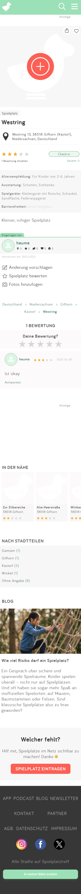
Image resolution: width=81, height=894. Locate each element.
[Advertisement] (42, 430)
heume (23, 243)
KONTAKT (24, 813)
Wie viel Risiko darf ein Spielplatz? (35, 660)
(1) (18, 550)
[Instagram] (21, 848)
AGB (8, 828)
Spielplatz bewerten (28, 275)
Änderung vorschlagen (31, 267)
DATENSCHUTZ (32, 828)
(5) (16, 565)
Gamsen (8, 550)
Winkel (7, 573)
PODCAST (23, 798)
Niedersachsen (41, 304)
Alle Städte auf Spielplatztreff (40, 861)
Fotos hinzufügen (26, 284)
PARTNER (57, 813)
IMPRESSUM (64, 828)
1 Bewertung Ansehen (15, 161)
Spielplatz (10, 113)
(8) (27, 580)
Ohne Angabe (13, 580)
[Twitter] (59, 848)
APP (7, 798)
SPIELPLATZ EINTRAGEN (40, 769)
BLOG (42, 798)
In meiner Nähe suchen (40, 874)
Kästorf (30, 311)
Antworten (13, 382)
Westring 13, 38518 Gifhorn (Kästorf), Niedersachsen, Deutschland (42, 136)
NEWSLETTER (64, 798)
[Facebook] (40, 848)
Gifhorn (66, 304)
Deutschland (12, 304)
